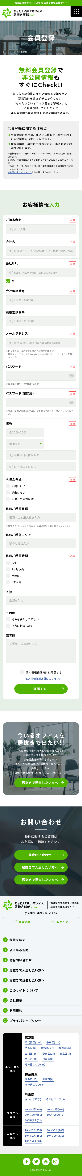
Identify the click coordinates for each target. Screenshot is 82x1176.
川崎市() (48, 1079)
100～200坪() (56, 1114)
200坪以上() (33, 1120)
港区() (30, 1047)
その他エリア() (35, 1064)
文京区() (31, 1059)
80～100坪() (33, 1114)
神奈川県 (31, 1074)
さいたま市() (33, 1099)
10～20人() (33, 1130)
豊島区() (65, 1053)
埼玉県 (29, 1094)
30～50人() (33, 1135)
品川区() (31, 1053)
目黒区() (48, 1059)
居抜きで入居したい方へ (40, 867)
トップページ (9, 51)
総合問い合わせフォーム (20, 172)
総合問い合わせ (40, 855)
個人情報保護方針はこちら (41, 678)
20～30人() (55, 1130)
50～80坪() (55, 1109)
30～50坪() (33, 1109)
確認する (40, 688)
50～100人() (55, 1135)
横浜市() (31, 1079)
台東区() (48, 1053)
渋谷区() (47, 1047)
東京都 (29, 1037)
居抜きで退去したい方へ (40, 782)
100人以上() (33, 1141)
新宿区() (65, 1047)
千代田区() (33, 1042)
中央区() (53, 1042)
